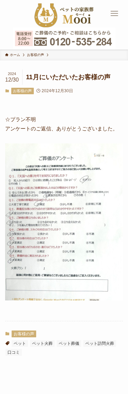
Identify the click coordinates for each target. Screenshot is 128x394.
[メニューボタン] (114, 13)
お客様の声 (22, 91)
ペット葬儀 (69, 343)
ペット (20, 343)
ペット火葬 (42, 343)
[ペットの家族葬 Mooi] (64, 13)
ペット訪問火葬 (99, 343)
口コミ (14, 352)
